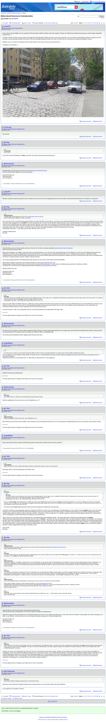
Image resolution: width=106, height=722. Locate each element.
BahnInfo (66, 719)
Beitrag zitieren (98, 121)
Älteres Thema (18, 698)
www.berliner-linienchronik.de (38, 170)
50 (46, 23)
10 (97, 23)
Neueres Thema (7, 698)
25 (44, 23)
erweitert (102, 17)
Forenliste (5, 23)
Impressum (42, 717)
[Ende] (104, 23)
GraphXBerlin (8, 343)
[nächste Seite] (101, 23)
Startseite (3, 13)
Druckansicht (53, 701)
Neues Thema (27, 23)
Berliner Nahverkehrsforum (14, 13)
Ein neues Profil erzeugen (98, 1)
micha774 (15, 18)
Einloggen (86, 1)
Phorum (45, 719)
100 (49, 23)
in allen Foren (54, 23)
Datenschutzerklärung (52, 717)
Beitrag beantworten (86, 121)
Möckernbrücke (9, 164)
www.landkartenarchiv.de (48, 262)
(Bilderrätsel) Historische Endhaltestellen (12, 28)
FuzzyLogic (7, 127)
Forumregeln (63, 717)
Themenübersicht (15, 23)
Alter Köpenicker (9, 671)
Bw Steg (6, 142)
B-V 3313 (7, 288)
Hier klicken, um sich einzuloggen (11, 711)
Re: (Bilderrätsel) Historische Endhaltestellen (13, 129)
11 (99, 23)
